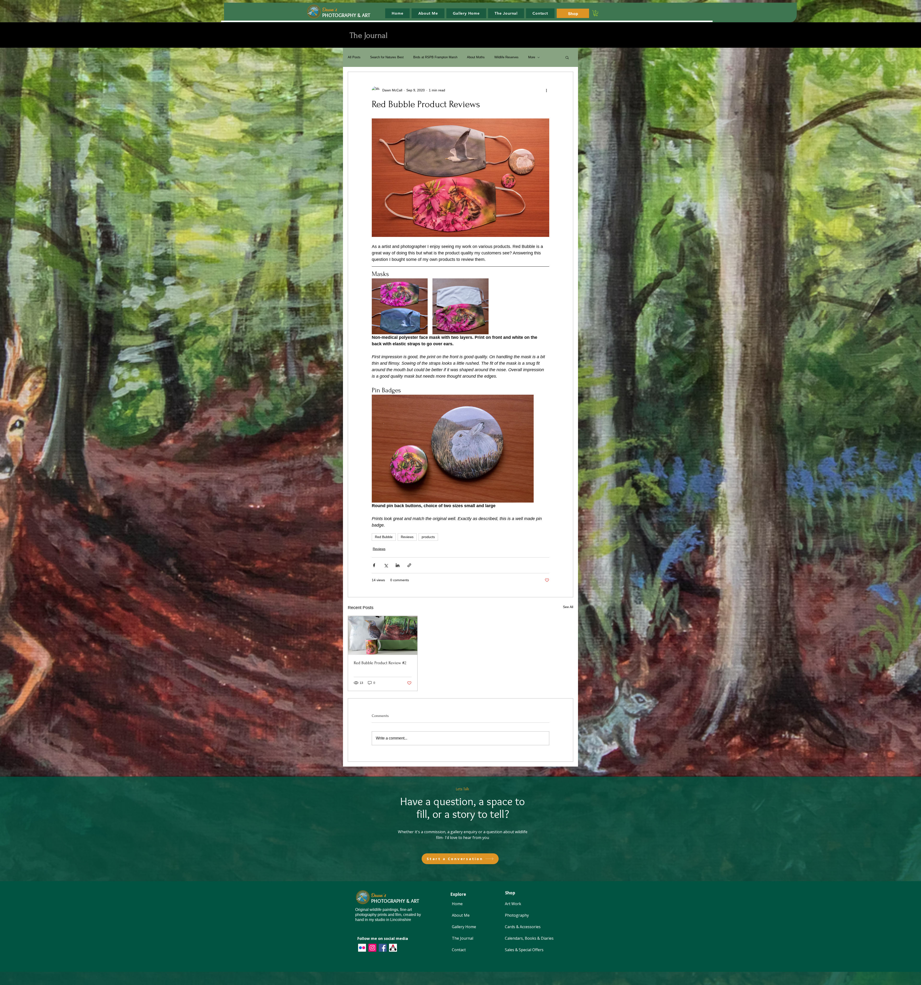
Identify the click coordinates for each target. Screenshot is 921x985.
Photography (517, 915)
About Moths (476, 57)
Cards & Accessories (523, 926)
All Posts (354, 57)
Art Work (513, 903)
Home (457, 903)
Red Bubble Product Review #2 (380, 663)
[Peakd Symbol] (393, 948)
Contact (459, 949)
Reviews (407, 537)
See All (568, 607)
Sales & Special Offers (524, 949)
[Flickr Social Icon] (362, 948)
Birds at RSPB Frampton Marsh (435, 57)
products (428, 537)
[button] (595, 13)
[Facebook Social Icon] (383, 948)
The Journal (462, 938)
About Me (461, 915)
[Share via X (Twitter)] (386, 565)
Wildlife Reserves (506, 57)
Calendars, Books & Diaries (529, 938)
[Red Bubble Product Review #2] (382, 635)
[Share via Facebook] (374, 565)
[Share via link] (409, 565)
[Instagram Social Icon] (372, 948)
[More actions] (546, 90)
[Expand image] (400, 306)
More (531, 57)
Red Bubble (384, 537)
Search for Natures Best (387, 57)
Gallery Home (464, 926)
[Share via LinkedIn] (397, 565)
